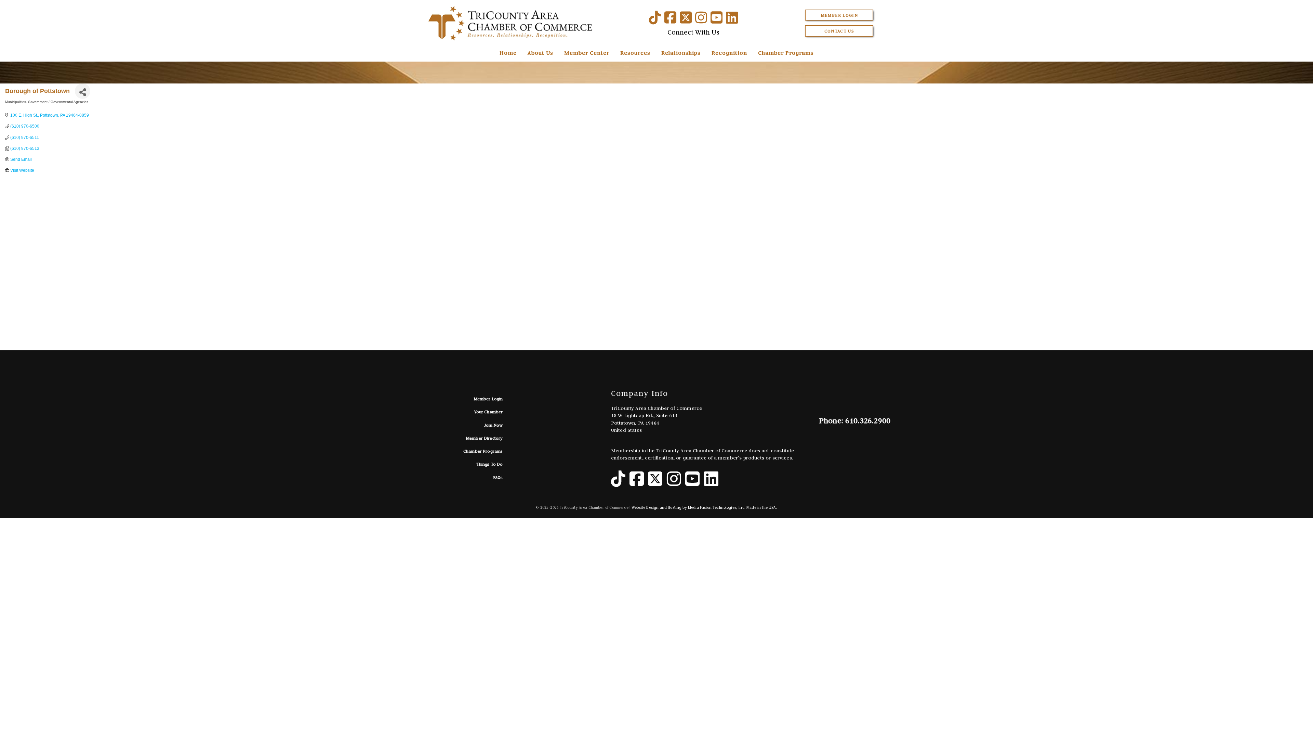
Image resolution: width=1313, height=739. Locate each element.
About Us (540, 52)
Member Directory (484, 438)
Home (508, 52)
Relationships (681, 52)
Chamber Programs (786, 52)
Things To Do (489, 464)
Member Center (586, 52)
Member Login (839, 15)
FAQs (498, 477)
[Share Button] (82, 91)
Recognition (729, 52)
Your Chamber (488, 411)
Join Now (493, 425)
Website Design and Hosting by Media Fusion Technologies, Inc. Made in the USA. (704, 507)
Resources (635, 52)
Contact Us (839, 31)
